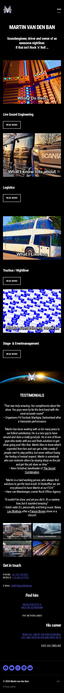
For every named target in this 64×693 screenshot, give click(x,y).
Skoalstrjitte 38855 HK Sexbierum (32, 606)
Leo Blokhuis (14, 511)
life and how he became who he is (41, 637)
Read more (12, 125)
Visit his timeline (51, 645)
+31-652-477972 (20, 577)
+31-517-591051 (20, 574)
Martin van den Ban (20, 681)
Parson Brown (38, 511)
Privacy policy (9, 686)
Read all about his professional (41, 634)
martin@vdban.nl (21, 585)
